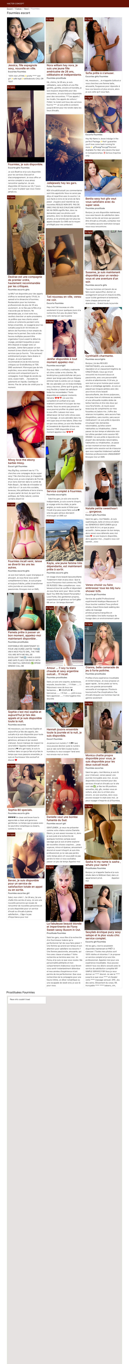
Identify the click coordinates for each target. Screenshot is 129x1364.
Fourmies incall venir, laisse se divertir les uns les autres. (25, 564)
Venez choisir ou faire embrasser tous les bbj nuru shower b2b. (103, 588)
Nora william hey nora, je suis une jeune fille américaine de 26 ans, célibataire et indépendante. (64, 70)
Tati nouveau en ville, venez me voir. (64, 298)
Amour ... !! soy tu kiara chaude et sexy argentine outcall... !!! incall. (62, 671)
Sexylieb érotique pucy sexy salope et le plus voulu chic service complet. (103, 935)
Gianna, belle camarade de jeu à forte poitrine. (102, 669)
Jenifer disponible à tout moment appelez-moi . (62, 360)
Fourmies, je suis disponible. (25, 164)
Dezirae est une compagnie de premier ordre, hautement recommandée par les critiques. (25, 281)
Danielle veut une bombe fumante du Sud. (62, 818)
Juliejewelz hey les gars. (62, 183)
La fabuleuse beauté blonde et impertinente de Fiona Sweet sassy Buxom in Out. (64, 926)
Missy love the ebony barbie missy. (21, 461)
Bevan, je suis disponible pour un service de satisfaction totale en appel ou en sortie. (25, 885)
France (18, 8)
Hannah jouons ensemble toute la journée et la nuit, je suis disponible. (64, 732)
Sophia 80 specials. (20, 809)
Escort (10, 8)
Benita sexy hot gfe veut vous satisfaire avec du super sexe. (101, 201)
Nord (26, 8)
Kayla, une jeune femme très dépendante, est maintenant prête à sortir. (64, 566)
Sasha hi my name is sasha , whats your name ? (103, 863)
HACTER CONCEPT (15, 3)
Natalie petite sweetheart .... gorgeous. (102, 510)
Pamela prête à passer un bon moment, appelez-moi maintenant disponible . (24, 635)
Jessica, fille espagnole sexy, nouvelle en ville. (22, 67)
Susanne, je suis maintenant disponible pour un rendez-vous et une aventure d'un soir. (103, 277)
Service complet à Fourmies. (64, 491)
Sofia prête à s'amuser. (100, 73)
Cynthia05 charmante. (100, 355)
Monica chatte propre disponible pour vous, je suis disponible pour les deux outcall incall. (100, 760)
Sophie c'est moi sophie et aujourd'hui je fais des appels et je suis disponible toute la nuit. (25, 716)
